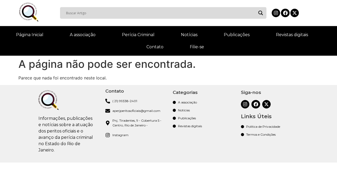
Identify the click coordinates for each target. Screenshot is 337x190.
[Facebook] (285, 13)
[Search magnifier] (260, 13)
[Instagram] (276, 13)
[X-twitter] (294, 13)
